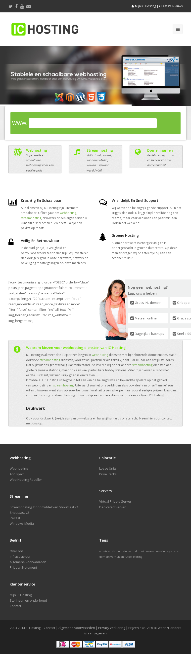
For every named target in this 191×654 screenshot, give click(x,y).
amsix (112, 551)
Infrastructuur (20, 556)
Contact (15, 606)
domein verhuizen (111, 556)
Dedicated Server (112, 507)
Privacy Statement (23, 567)
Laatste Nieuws (172, 6)
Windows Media (22, 523)
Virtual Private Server (115, 501)
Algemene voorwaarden (28, 562)
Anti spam (17, 474)
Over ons (17, 551)
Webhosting (19, 468)
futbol (129, 556)
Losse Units (108, 468)
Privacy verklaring (111, 627)
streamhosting (31, 218)
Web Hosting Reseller (26, 479)
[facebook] (16, 6)
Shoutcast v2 (19, 512)
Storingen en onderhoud (28, 600)
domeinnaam (125, 551)
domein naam (144, 551)
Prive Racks (108, 474)
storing (137, 556)
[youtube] (22, 6)
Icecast (15, 518)
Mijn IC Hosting (145, 6)
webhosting (68, 213)
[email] (28, 6)
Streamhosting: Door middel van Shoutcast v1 (44, 507)
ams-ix (103, 551)
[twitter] (10, 6)
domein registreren (167, 551)
